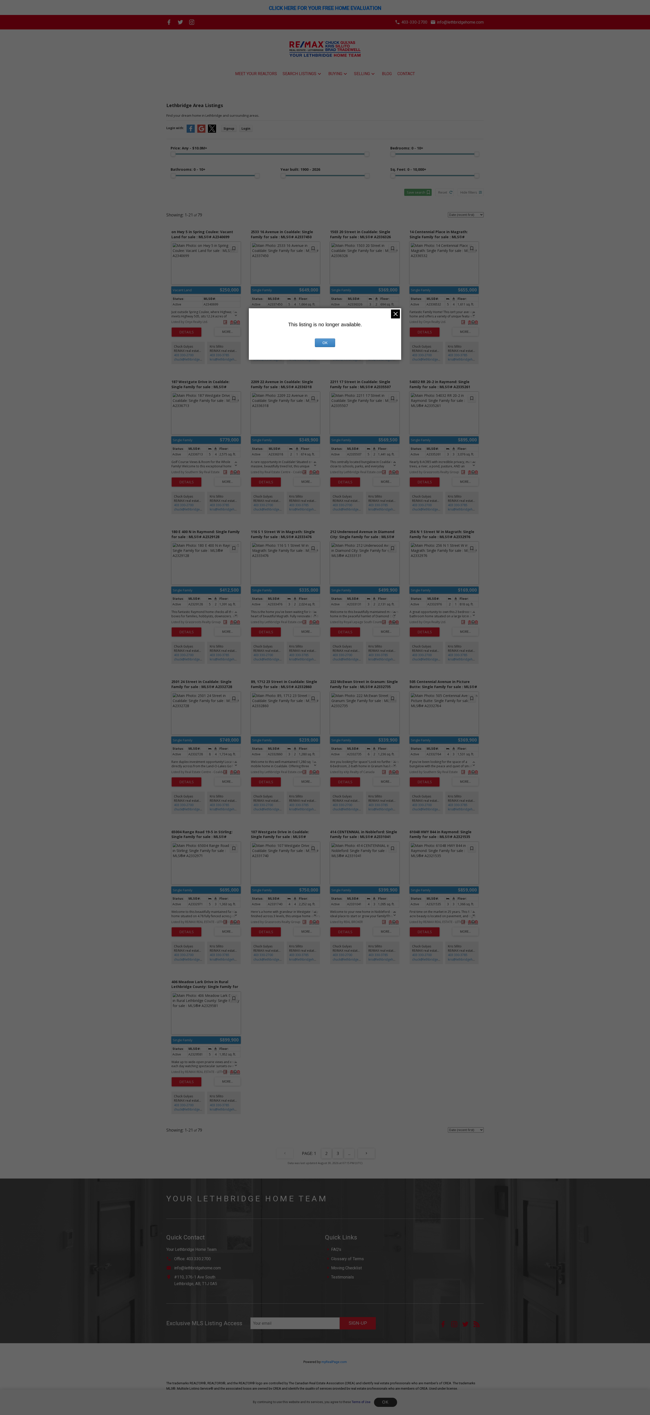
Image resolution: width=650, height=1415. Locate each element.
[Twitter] (180, 22)
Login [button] (245, 128)
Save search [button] (416, 192)
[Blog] (479, 1325)
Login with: (175, 128)
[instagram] (456, 1325)
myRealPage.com (334, 1362)
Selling (362, 73)
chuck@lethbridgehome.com (194, 359)
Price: (189, 148)
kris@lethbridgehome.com (229, 359)
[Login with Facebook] (191, 131)
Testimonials (342, 1277)
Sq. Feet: (408, 169)
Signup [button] (228, 128)
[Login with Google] (201, 131)
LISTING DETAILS (186, 332)
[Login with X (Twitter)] (212, 131)
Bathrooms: (188, 169)
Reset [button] (442, 192)
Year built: (300, 169)
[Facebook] (169, 22)
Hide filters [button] (468, 192)
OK (385, 1402)
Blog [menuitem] (387, 73)
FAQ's (336, 1249)
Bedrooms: (406, 148)
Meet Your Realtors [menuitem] (256, 73)
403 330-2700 (183, 355)
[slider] (173, 154)
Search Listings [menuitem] (299, 73)
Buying (335, 73)
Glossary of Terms (347, 1258)
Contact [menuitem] (406, 73)
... (349, 1153)
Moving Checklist (346, 1268)
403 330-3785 (219, 355)
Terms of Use (361, 1402)
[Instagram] (191, 22)
